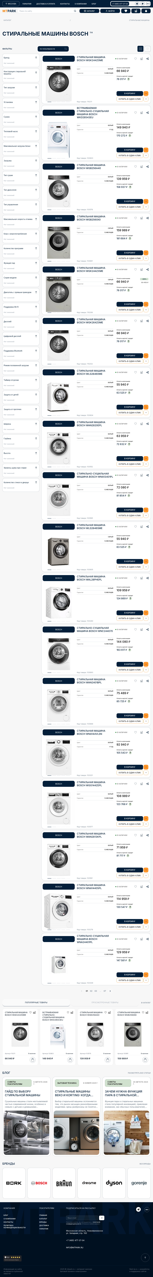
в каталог (146, 1003)
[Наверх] (145, 1258)
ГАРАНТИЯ (26, 4)
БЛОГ (94, 4)
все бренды (145, 1164)
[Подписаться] (101, 1218)
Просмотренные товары (105, 1003)
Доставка (44, 1225)
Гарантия (43, 1229)
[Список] (140, 49)
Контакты (8, 1222)
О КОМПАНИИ (81, 4)
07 (105, 991)
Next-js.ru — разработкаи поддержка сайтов (139, 1270)
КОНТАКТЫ (65, 4)
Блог (6, 1215)
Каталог (7, 20)
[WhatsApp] (143, 4)
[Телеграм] (137, 4)
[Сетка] (148, 49)
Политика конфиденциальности (15, 1226)
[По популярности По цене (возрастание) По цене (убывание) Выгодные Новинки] (53, 49)
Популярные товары (36, 1003)
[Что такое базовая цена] (128, 79)
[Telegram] (138, 1209)
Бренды (43, 1222)
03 (96, 991)
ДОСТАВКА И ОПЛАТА (45, 4)
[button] (48, 11)
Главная (43, 1215)
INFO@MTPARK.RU (74, 1247)
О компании (10, 1219)
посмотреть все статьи (139, 1073)
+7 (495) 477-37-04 (120, 4)
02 (91, 991)
